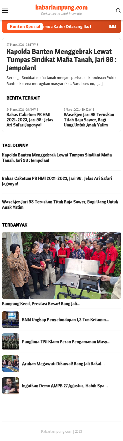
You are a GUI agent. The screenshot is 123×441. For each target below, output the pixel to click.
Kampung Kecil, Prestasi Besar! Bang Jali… (41, 303)
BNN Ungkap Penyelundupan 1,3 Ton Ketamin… (65, 319)
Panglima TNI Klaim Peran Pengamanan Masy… (66, 341)
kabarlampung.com (61, 7)
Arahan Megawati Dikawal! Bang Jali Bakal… (63, 363)
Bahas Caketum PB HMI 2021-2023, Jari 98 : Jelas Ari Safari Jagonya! (30, 120)
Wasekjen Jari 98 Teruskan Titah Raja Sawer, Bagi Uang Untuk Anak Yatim (89, 120)
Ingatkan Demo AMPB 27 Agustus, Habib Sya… (65, 385)
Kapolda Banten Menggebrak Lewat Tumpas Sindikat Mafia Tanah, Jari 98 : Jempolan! (61, 59)
